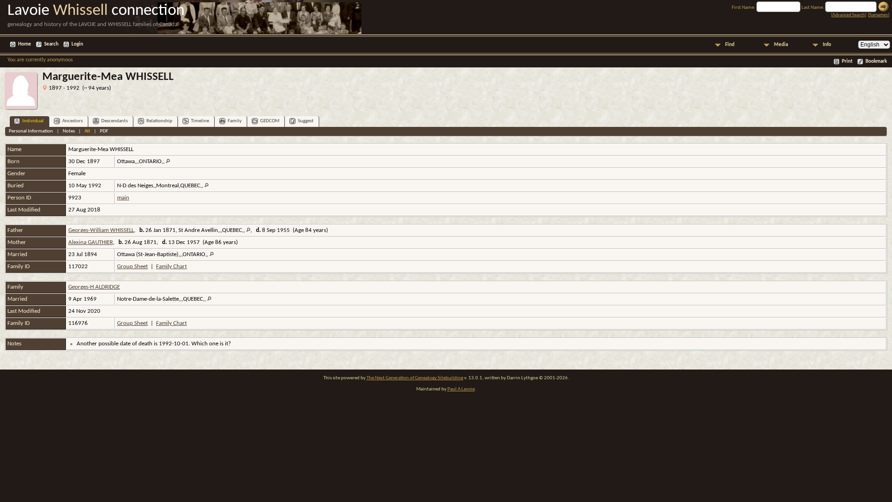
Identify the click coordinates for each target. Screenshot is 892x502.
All (87, 131)
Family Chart (171, 267)
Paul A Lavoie (461, 389)
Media (781, 44)
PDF (104, 131)
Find (730, 44)
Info (827, 44)
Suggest (306, 121)
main (123, 198)
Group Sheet (132, 267)
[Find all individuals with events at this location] (168, 162)
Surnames (878, 15)
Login (77, 44)
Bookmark (876, 61)
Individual (33, 121)
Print (847, 61)
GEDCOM (269, 121)
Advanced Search (849, 15)
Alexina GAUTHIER (90, 242)
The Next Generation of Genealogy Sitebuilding (415, 378)
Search (51, 44)
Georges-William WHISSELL (101, 230)
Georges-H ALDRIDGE (94, 287)
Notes (69, 131)
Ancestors (72, 121)
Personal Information (31, 131)
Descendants (114, 121)
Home (24, 44)
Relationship (159, 121)
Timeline (200, 121)
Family (235, 121)
